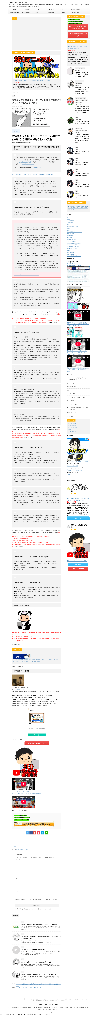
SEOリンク (69, 230)
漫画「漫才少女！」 (71, 252)
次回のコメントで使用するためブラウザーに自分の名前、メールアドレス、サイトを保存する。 (36, 900)
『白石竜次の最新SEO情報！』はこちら (36, 743)
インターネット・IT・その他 (73, 243)
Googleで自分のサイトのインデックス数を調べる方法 (36, 962)
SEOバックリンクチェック (74, 427)
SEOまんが (51, 9)
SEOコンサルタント (26, 12)
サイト (16, 891)
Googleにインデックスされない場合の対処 (33, 949)
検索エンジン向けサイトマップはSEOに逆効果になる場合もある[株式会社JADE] (33, 174)
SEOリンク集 (70, 383)
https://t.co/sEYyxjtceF (25, 162)
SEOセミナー (70, 228)
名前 (16, 878)
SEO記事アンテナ (71, 386)
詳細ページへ (78, 518)
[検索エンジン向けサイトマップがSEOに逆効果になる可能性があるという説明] (42, 832)
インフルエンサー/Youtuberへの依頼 (76, 397)
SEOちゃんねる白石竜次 (78, 569)
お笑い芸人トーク (64, 9)
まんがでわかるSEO (71, 241)
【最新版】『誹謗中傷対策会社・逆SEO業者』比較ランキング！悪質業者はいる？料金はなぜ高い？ (82, 138)
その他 (63, 12)
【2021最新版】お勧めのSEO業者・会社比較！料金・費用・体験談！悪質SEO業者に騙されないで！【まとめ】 (78, 207)
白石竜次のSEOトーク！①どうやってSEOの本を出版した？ (28, 793)
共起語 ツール (71, 429)
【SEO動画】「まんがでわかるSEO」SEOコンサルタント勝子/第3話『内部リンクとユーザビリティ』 (78, 323)
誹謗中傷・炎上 (39, 12)
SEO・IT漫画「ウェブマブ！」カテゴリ (78, 461)
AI (67, 217)
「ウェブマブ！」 (71, 474)
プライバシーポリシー (72, 404)
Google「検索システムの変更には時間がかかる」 (29, 988)
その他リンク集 (71, 393)
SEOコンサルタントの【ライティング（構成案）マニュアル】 (81, 74)
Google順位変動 (70, 220)
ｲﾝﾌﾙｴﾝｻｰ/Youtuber (75, 9)
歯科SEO (69, 250)
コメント (17, 859)
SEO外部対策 (70, 235)
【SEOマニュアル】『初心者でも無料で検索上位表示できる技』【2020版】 (31, 80)
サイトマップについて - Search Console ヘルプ (26, 275)
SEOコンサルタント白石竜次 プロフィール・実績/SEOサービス (39, 999)
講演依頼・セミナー (14, 12)
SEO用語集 (69, 237)
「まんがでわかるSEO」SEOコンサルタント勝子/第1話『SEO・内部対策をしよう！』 (78, 369)
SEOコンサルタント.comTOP (18, 999)
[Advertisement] (36, 35)
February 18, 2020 (37, 167)
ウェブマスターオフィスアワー (74, 246)
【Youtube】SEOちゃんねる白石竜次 (22, 791)
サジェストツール (72, 431)
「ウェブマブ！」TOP (72, 466)
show (17, 131)
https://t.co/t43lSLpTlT (28, 164)
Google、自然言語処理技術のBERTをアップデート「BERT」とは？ (40, 924)
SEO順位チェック (72, 425)
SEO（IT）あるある (71, 239)
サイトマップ (70, 400)
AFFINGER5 (65, 1012)
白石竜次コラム (51, 12)
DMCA (68, 219)
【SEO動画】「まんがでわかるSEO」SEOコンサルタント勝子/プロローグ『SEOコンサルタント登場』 (77, 352)
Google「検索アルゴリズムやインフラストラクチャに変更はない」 (39, 974)
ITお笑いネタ (70, 222)
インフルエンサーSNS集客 (73, 245)
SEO (39, 9)
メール (17, 885)
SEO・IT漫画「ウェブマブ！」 (74, 232)
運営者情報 (70, 416)
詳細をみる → (37, 735)
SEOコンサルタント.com (19, 2)
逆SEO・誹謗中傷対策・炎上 (74, 256)
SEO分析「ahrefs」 (72, 423)
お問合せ (27, 9)
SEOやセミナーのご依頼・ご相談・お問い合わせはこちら (78, 27)
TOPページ (14, 9)
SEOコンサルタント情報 (72, 226)
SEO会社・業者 (75, 12)
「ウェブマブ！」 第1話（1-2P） (75, 470)
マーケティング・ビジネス (73, 248)
